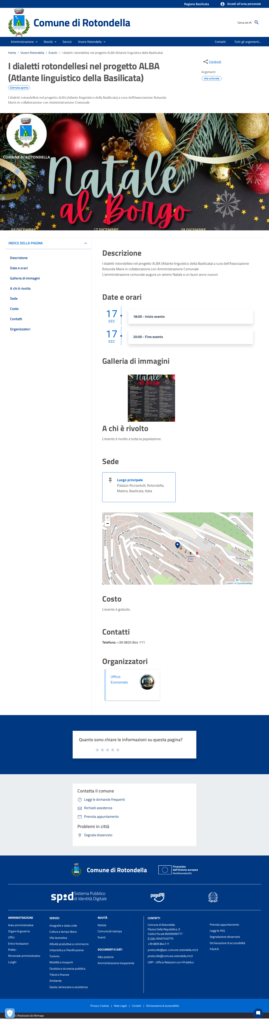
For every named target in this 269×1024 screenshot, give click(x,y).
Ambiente (55, 980)
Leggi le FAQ (217, 930)
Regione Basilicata (196, 4)
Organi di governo (19, 931)
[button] (240, 4)
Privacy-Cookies (99, 1006)
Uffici (11, 937)
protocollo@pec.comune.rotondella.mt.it (173, 950)
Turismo (54, 956)
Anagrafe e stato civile (63, 925)
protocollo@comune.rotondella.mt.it (170, 956)
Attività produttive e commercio (69, 944)
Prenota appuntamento (224, 924)
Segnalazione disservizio (225, 936)
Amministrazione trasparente (116, 963)
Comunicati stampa (110, 931)
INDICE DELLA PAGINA (25, 243)
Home (12, 52)
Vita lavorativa (58, 937)
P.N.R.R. (214, 949)
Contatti (154, 918)
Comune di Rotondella (81, 22)
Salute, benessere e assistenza (68, 987)
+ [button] (107, 517)
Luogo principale (130, 480)
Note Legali (120, 1006)
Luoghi (12, 962)
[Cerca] (256, 22)
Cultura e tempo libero (63, 931)
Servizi (54, 918)
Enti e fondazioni (18, 943)
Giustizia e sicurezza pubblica (67, 968)
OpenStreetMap (244, 583)
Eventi (53, 52)
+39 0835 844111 (158, 944)
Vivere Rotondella (32, 52)
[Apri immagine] (151, 398)
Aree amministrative (20, 925)
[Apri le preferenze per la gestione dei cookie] (10, 1013)
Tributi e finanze (59, 974)
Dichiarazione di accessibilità (227, 943)
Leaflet (229, 583)
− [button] (107, 523)
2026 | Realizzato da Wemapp (27, 1015)
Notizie (102, 925)
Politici (12, 949)
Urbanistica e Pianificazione (66, 950)
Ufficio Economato (119, 679)
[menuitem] (220, 41)
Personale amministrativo (24, 955)
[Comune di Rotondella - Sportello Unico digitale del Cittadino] (19, 22)
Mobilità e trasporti (61, 962)
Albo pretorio (106, 957)
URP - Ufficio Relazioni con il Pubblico (171, 962)
